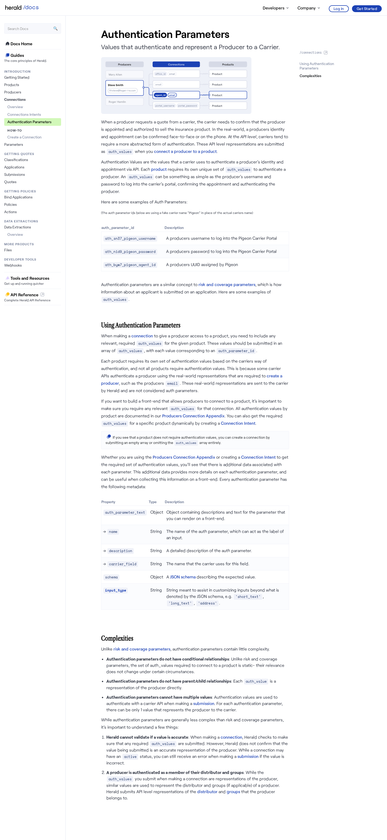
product (159, 169)
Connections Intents (24, 114)
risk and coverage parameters (227, 284)
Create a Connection (24, 137)
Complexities (310, 75)
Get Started (367, 8)
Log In (339, 8)
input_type (115, 590)
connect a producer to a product (185, 151)
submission (203, 703)
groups (233, 791)
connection (142, 335)
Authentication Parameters (29, 121)
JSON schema (183, 576)
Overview (15, 106)
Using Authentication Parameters (317, 65)
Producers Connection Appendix (193, 415)
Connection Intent (238, 423)
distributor (207, 791)
